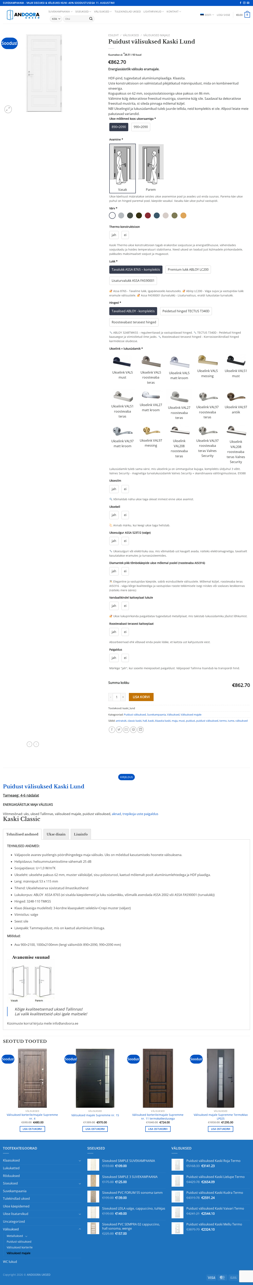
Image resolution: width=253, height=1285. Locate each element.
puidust (190, 720)
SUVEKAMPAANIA (59, 11)
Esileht (113, 35)
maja (174, 720)
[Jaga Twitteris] (119, 729)
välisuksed (241, 720)
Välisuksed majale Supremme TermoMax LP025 (221, 1116)
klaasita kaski (163, 720)
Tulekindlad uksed (128, 11)
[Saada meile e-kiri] (248, 3)
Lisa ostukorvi (32, 1128)
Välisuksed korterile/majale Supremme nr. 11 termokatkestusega (157, 1116)
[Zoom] (8, 109)
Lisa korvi (141, 697)
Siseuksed (82, 11)
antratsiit (121, 720)
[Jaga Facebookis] (112, 729)
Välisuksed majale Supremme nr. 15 (95, 1115)
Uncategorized (14, 1221)
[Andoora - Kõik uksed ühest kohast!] (22, 15)
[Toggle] (79, 1160)
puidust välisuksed (207, 720)
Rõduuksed (11, 1176)
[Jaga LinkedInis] (140, 729)
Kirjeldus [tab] (126, 777)
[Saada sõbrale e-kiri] (126, 729)
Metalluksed (15, 1236)
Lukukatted (11, 1168)
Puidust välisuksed (135, 714)
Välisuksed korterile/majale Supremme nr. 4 (32, 1116)
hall (145, 720)
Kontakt (172, 11)
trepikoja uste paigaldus (140, 814)
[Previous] (3, 1093)
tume (231, 720)
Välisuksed (101, 11)
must (182, 720)
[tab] (22, 834)
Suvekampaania (156, 714)
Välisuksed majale (156, 35)
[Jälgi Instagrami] (244, 3)
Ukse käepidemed (16, 1206)
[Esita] (91, 18)
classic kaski (135, 720)
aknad (116, 814)
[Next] (250, 1093)
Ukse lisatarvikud (15, 1214)
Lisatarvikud (152, 11)
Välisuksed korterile (20, 1247)
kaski (151, 720)
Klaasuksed (11, 1160)
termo (223, 720)
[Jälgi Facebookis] (240, 3)
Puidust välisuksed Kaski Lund (43, 786)
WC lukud (10, 1261)
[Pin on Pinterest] (133, 729)
